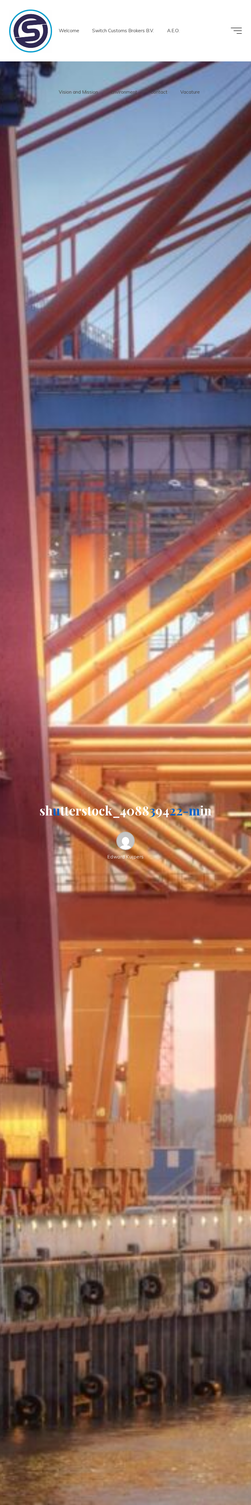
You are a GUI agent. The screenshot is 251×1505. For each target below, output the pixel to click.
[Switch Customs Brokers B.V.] (30, 30)
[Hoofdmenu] (236, 31)
